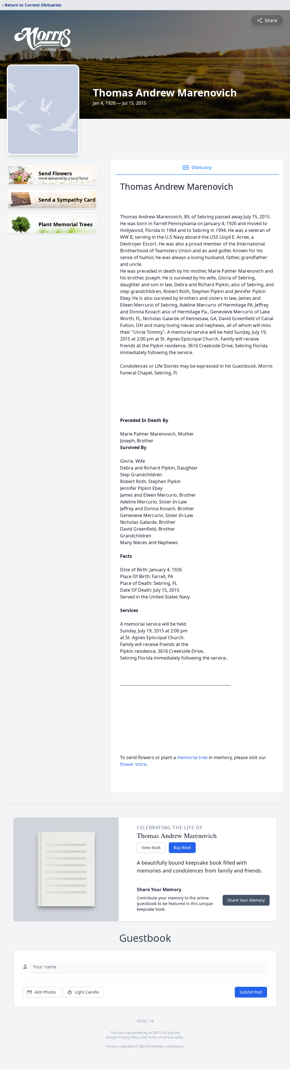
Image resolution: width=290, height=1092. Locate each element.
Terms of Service (160, 1037)
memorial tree (192, 757)
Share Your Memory (246, 900)
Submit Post (251, 992)
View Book (151, 847)
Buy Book (182, 847)
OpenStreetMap (151, 1046)
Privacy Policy (129, 1037)
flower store (133, 764)
